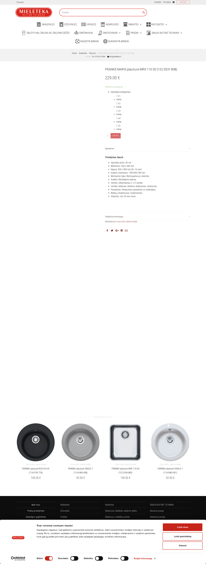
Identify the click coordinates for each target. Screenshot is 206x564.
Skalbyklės (48, 24)
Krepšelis (157, 2)
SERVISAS (183, 2)
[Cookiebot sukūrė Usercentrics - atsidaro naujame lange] (18, 558)
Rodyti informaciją (143, 558)
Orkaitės (133, 24)
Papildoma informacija (114, 217)
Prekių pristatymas (35, 510)
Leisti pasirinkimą (182, 536)
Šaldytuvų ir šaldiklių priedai (117, 517)
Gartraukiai (86, 32)
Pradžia (74, 53)
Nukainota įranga (118, 41)
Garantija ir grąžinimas (36, 517)
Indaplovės (112, 24)
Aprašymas (109, 148)
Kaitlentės (157, 24)
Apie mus (36, 504)
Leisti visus (182, 527)
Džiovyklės (70, 24)
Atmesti (182, 545)
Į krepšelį (115, 136)
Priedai (135, 32)
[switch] (74, 558)
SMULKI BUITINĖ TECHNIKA (165, 32)
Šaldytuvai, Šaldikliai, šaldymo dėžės (48, 32)
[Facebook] (174, 2)
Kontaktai (167, 2)
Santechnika (110, 32)
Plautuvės (92, 53)
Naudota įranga (89, 41)
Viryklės (91, 24)
